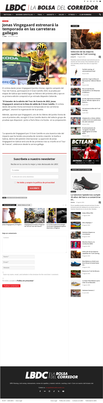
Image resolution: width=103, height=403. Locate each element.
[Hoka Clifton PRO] (76, 216)
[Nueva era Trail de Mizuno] (76, 274)
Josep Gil (73, 57)
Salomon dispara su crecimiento (88, 233)
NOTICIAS (7, 14)
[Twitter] (97, 1)
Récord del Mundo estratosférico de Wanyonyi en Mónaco (91, 90)
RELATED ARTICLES (9, 205)
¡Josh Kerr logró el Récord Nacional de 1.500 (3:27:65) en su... (91, 80)
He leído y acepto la (18, 281)
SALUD (61, 14)
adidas (73, 48)
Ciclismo (9, 19)
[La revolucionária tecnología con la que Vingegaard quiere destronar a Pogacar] (57, 215)
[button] (100, 14)
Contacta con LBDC (77, 401)
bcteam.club (89, 383)
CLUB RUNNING (85, 14)
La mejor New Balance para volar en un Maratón (91, 281)
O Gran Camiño (22, 197)
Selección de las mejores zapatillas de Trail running (83, 52)
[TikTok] (94, 1)
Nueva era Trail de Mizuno (90, 271)
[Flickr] (88, 1)
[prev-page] (63, 205)
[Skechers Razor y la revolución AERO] (76, 245)
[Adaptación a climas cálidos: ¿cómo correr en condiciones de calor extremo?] (76, 121)
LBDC (5, 36)
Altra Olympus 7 (87, 223)
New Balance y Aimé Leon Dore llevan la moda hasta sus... (90, 263)
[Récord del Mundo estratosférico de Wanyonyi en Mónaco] (76, 91)
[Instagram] (91, 1)
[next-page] (66, 205)
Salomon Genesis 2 (88, 290)
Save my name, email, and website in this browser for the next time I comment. (31, 274)
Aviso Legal (54, 401)
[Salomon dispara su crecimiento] (76, 235)
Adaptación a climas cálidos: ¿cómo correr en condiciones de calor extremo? (91, 120)
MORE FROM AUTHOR (24, 205)
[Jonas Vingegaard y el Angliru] (12, 215)
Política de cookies (64, 401)
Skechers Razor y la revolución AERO (88, 243)
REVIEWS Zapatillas (24, 14)
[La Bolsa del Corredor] (51, 7)
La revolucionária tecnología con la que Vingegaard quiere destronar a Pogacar (56, 226)
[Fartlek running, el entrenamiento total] (76, 72)
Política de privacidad (25, 281)
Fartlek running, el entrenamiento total (88, 70)
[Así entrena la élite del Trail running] (76, 111)
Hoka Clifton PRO (87, 213)
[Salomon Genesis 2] (76, 293)
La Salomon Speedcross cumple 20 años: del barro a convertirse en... (85, 197)
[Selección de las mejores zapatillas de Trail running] (86, 39)
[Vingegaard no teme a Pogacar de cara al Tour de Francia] (34, 215)
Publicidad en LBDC (91, 401)
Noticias (73, 191)
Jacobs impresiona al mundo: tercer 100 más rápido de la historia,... (91, 100)
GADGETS (50, 14)
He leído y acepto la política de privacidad (36, 182)
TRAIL (40, 14)
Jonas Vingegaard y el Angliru (11, 224)
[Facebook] (84, 1)
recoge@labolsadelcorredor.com (55, 387)
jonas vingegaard (12, 197)
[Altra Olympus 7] (76, 225)
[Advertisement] (34, 127)
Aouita (73, 202)
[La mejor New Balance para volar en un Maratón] (76, 283)
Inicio (3, 19)
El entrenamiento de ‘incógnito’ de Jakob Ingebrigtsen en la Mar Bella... (89, 130)
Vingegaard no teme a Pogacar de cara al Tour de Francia (34, 225)
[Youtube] (100, 1)
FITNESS (71, 14)
